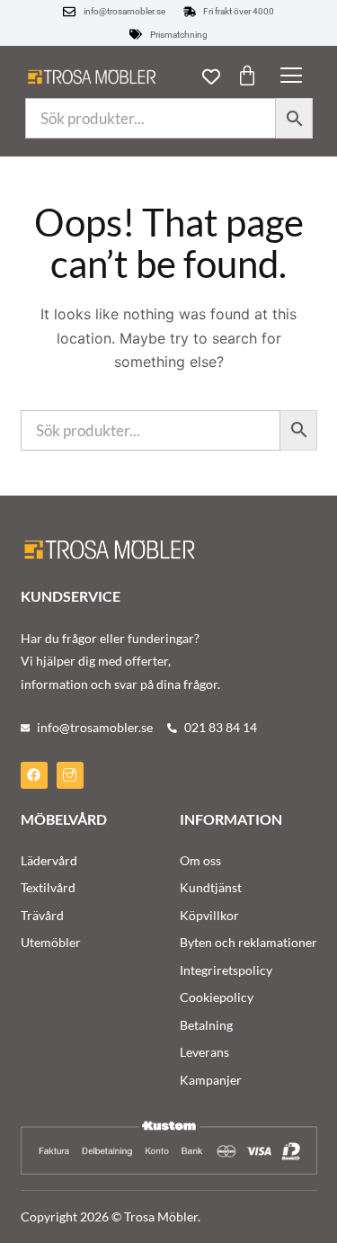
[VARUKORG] (247, 75)
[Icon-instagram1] (70, 775)
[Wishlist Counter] (211, 76)
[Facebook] (34, 775)
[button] (291, 76)
